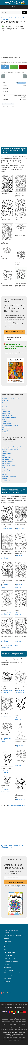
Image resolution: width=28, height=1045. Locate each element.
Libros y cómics (6, 427)
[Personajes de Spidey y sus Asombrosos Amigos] (21, 757)
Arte (3, 409)
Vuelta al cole (6, 480)
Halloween (5, 468)
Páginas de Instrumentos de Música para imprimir (21, 586)
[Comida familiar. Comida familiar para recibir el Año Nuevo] (7, 191)
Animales (5, 405)
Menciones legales (23, 1006)
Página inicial (4, 17)
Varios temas (6, 402)
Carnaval (4, 451)
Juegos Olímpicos (7, 470)
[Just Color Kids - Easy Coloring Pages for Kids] (4, 1011)
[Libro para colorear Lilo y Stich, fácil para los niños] (21, 791)
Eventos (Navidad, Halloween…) (13, 935)
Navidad (4, 474)
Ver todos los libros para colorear (13, 338)
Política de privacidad (15, 886)
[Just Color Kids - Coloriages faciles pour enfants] (9, 1011)
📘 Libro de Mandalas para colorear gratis (12, 993)
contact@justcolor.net (14, 1035)
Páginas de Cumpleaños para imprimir (5, 586)
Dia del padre (6, 463)
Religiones (5, 432)
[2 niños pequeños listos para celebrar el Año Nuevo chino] (21, 281)
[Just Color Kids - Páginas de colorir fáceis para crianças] (15, 1011)
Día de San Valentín (7, 461)
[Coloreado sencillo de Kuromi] (21, 711)
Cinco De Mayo (6, 453)
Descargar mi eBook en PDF (14, 331)
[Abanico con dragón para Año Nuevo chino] (21, 231)
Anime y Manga (6, 423)
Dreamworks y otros (7, 415)
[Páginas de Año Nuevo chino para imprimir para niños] (2, 845)
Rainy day (5, 478)
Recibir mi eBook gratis (15, 882)
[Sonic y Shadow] (7, 711)
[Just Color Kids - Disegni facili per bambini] (18, 1011)
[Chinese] (24, 1011)
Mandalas (5, 400)
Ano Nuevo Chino (21, 82)
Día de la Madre (6, 457)
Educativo (5, 407)
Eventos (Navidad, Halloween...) (11, 398)
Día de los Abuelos (7, 459)
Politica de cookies (9, 1007)
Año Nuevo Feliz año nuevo (10, 449)
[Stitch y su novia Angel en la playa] (21, 684)
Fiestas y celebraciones (15, 17)
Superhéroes (6, 421)
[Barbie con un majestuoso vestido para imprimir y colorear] (21, 739)
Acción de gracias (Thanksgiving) (11, 447)
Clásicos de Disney (7, 411)
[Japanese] (14, 1013)
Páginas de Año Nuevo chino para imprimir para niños (14, 150)
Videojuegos (5, 430)
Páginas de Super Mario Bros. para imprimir (6, 740)
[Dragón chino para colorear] (21, 260)
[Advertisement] (14, 127)
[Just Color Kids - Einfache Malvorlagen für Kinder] (21, 1011)
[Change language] (26, 2)
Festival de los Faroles (8, 465)
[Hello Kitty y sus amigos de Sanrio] (7, 684)
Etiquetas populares (6, 1006)
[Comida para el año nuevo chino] (7, 254)
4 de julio (4, 445)
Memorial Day (6, 472)
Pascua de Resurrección (9, 476)
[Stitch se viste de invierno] (7, 783)
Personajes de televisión (9, 417)
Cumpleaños (5, 455)
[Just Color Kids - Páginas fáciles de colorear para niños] (12, 1011)
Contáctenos (15, 1006)
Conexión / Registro (23, 2)
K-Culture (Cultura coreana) (10, 425)
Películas (5, 419)
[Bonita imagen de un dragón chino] (7, 281)
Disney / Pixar (6, 413)
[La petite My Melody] (7, 766)
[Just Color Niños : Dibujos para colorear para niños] (14, 2)
